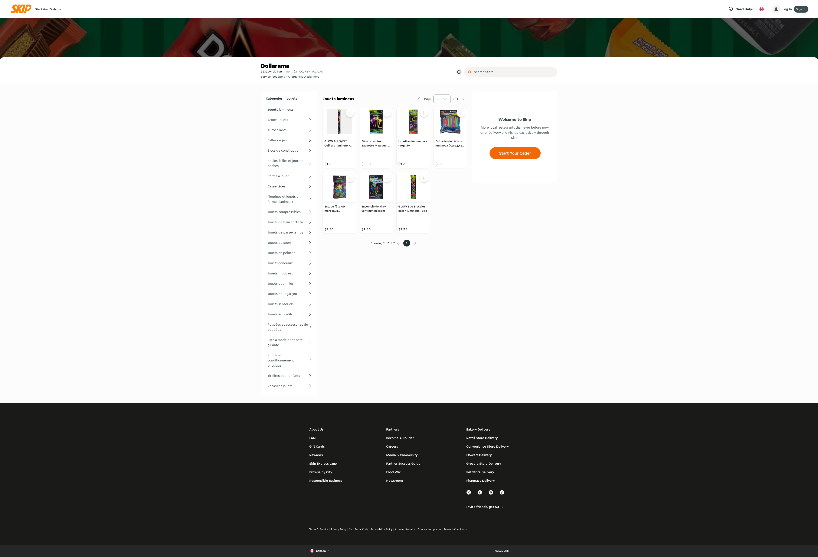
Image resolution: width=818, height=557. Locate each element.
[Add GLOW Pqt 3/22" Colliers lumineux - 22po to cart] (350, 113)
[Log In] (776, 9)
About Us (316, 429)
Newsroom (394, 480)
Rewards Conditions (455, 529)
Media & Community (402, 455)
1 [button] (438, 98)
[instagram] (491, 494)
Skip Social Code (358, 529)
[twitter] (468, 494)
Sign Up (801, 9)
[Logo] (22, 9)
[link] (289, 109)
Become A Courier (400, 438)
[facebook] (479, 494)
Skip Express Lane (323, 463)
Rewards (316, 455)
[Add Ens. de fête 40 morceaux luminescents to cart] (350, 178)
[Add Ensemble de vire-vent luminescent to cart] (387, 178)
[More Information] (459, 72)
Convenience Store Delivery (487, 446)
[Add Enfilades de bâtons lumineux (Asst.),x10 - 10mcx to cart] (461, 113)
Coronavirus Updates (429, 529)
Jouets (292, 98)
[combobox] (514, 72)
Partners (392, 429)
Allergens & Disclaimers (303, 76)
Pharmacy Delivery (480, 480)
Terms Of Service (318, 529)
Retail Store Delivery (482, 438)
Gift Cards (317, 446)
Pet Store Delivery (480, 472)
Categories (274, 98)
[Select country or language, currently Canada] (761, 9)
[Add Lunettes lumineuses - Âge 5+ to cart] (424, 113)
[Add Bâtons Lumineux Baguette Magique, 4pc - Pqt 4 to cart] (387, 113)
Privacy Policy (339, 529)
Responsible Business (325, 480)
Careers (392, 446)
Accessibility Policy (381, 529)
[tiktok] (502, 494)
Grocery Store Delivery (483, 463)
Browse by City (320, 472)
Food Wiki (394, 472)
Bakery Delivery (478, 429)
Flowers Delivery (479, 455)
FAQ (312, 438)
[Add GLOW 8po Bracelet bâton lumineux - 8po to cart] (424, 178)
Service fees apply (273, 76)
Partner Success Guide (403, 463)
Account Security (405, 529)
